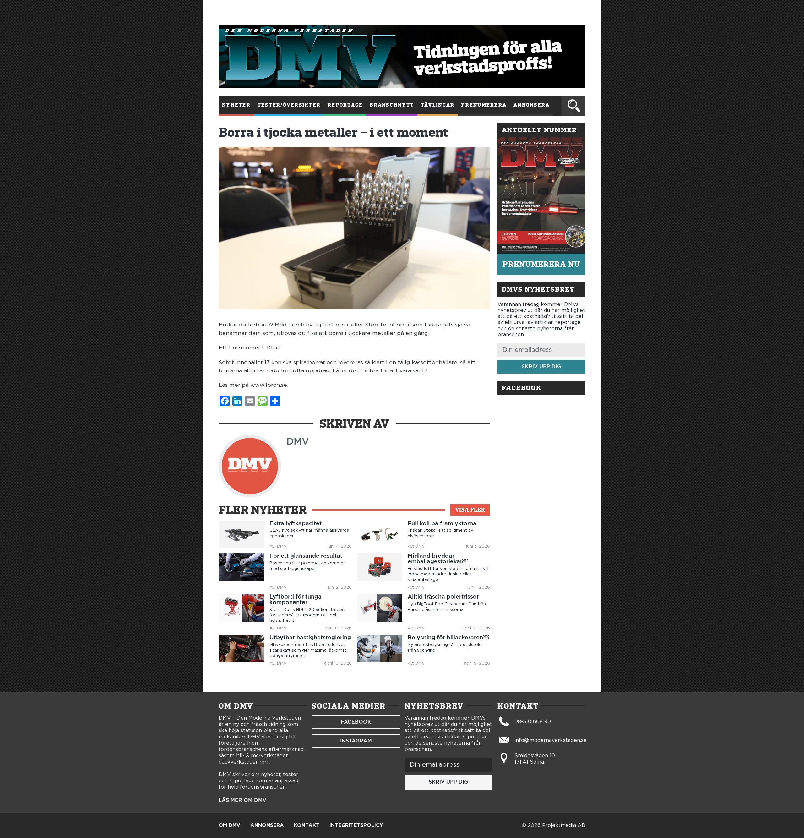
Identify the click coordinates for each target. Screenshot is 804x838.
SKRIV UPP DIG (541, 367)
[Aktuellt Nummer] (541, 195)
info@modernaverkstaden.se (550, 740)
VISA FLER (470, 510)
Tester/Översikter (289, 105)
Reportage (345, 105)
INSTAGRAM (356, 741)
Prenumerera (484, 105)
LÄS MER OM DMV (242, 800)
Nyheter (236, 105)
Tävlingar (437, 105)
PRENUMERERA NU (541, 264)
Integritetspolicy (356, 825)
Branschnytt (392, 105)
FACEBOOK (356, 722)
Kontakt (306, 825)
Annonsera (531, 105)
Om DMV (229, 825)
